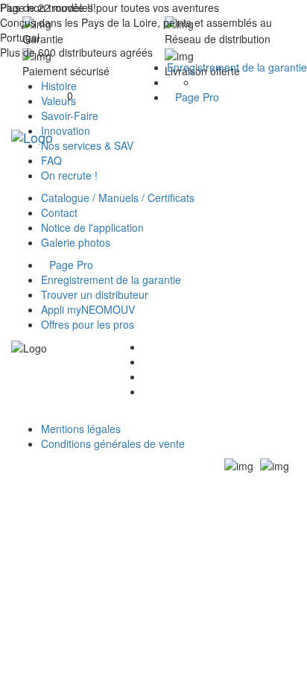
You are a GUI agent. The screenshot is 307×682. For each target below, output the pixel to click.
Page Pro (197, 96)
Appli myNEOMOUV (88, 309)
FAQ (51, 160)
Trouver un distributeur (94, 294)
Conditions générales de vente (113, 443)
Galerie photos (75, 242)
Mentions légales (81, 428)
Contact (59, 212)
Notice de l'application (92, 227)
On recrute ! (69, 175)
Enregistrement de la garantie (237, 67)
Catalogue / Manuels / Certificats (117, 197)
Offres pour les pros (87, 324)
